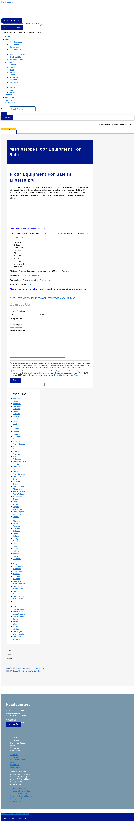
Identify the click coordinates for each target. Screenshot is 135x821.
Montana (16, 457)
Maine (15, 439)
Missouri (16, 451)
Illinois (15, 426)
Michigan (16, 454)
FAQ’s (12, 746)
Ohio (15, 479)
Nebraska (17, 459)
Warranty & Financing (18, 777)
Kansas (16, 431)
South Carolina (19, 492)
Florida (15, 419)
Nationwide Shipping (18, 743)
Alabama (16, 399)
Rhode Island (18, 489)
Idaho (15, 421)
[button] (69, 39)
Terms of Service (61, 367)
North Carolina (18, 474)
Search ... (5, 109)
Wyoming (16, 517)
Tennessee (17, 497)
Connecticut (17, 411)
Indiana (16, 429)
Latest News (15, 750)
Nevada (16, 471)
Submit (15, 380)
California (17, 406)
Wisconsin (17, 514)
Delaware (16, 414)
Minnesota (17, 446)
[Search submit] (4, 113)
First (13, 314)
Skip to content (7, 2)
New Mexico (18, 467)
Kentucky (16, 434)
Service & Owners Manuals (21, 779)
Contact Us (14, 748)
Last (42, 314)
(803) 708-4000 (11, 720)
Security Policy (16, 784)
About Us (14, 738)
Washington (17, 509)
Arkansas (17, 404)
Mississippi (17, 449)
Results (7, 118)
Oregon (16, 484)
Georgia (16, 416)
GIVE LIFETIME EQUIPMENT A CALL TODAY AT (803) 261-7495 (42, 298)
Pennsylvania (18, 487)
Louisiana (17, 436)
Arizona (16, 401)
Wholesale (14, 740)
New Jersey (17, 464)
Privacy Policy (75, 367)
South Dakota (18, 494)
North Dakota (18, 477)
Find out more (33, 276)
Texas (15, 499)
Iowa (15, 424)
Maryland (16, 441)
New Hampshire (19, 461)
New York (17, 469)
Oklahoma (17, 482)
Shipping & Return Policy (20, 774)
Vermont (16, 504)
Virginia (16, 507)
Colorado (16, 409)
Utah (15, 502)
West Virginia (18, 512)
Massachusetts (19, 444)
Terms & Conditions (18, 772)
